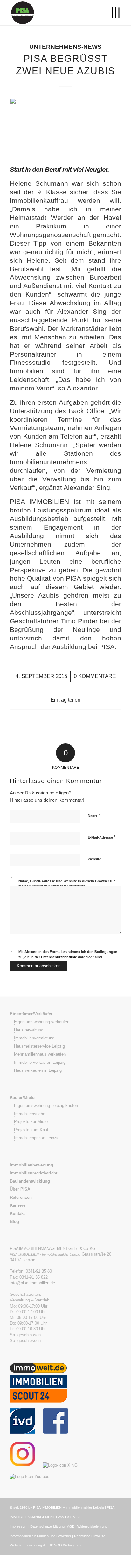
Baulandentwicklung (30, 1181)
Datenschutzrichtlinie (59, 957)
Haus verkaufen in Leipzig (38, 1070)
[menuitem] (112, 12)
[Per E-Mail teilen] (65, 720)
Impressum (18, 1526)
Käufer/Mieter (23, 1097)
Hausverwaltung (28, 1030)
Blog (14, 1221)
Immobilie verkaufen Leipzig (40, 1062)
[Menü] (112, 12)
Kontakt (17, 1213)
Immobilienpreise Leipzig (36, 1137)
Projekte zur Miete (31, 1121)
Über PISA (20, 1189)
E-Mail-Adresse (101, 837)
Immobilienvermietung (34, 1038)
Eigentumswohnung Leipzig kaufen (46, 1105)
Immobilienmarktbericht (33, 1173)
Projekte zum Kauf (31, 1130)
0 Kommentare (95, 676)
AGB (70, 1526)
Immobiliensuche (29, 1113)
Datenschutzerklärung (47, 1526)
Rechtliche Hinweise (89, 1536)
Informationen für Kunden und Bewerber (40, 1536)
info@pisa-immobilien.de (32, 1283)
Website (94, 859)
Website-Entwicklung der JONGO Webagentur (46, 1545)
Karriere (17, 1205)
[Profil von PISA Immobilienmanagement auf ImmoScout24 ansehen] (38, 1405)
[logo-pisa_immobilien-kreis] (54, 12)
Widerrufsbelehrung (92, 1526)
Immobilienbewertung (31, 1165)
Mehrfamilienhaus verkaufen (40, 1054)
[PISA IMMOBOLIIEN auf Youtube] (33, 1476)
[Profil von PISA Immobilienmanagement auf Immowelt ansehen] (38, 1372)
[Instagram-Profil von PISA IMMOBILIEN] (26, 1465)
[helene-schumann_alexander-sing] (65, 127)
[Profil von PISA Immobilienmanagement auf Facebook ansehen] (55, 1432)
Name (94, 815)
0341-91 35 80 (39, 1271)
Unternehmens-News (65, 46)
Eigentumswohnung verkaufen (41, 1021)
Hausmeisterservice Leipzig (39, 1046)
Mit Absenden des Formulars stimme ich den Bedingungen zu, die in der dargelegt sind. (67, 954)
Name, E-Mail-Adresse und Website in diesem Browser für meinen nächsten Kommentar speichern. (66, 883)
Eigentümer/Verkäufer (31, 1014)
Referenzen (21, 1197)
